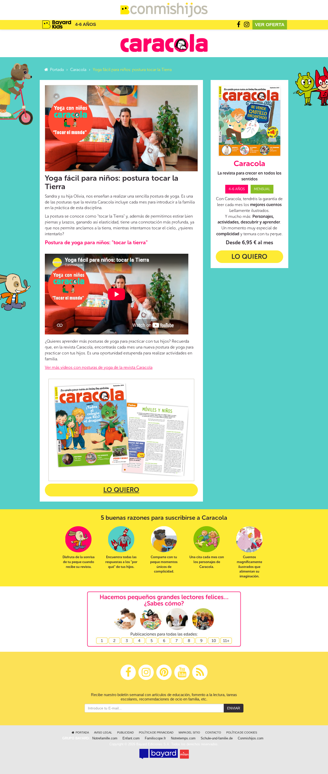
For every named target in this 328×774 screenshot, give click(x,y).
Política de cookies (241, 732)
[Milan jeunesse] (184, 754)
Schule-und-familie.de (217, 738)
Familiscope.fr (155, 738)
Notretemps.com (183, 738)
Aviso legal (103, 732)
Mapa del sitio (189, 732)
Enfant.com (131, 738)
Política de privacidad (156, 732)
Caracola (78, 69)
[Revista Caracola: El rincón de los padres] (249, 121)
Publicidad (125, 732)
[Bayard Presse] (158, 754)
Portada (56, 69)
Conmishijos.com (250, 738)
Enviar (233, 708)
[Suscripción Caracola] (121, 430)
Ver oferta (269, 24)
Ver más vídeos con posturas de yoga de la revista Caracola (98, 367)
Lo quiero (121, 490)
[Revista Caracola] (164, 43)
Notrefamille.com (104, 738)
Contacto (213, 732)
